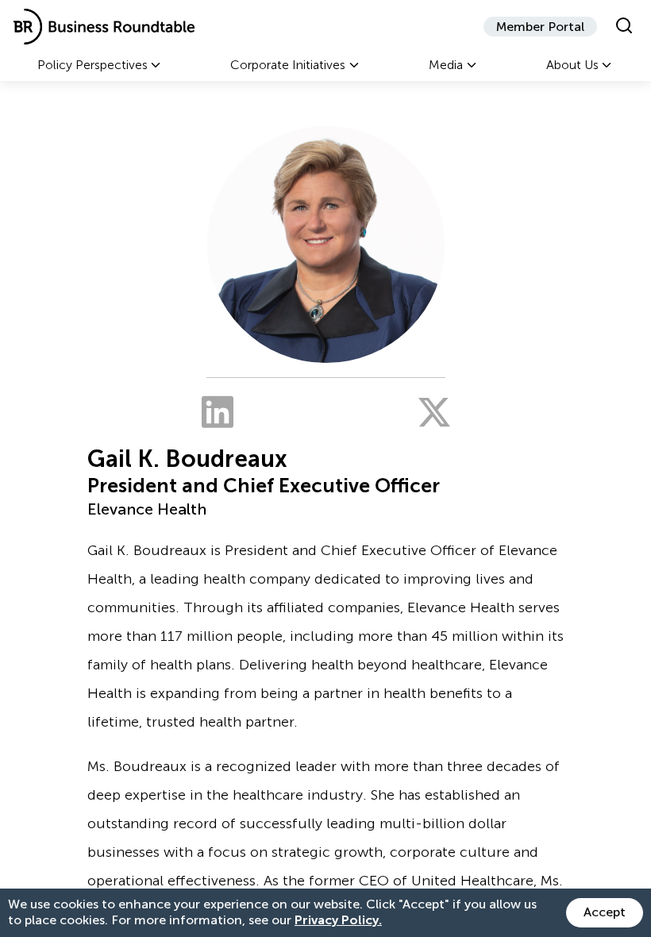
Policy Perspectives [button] (92, 64)
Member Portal (540, 26)
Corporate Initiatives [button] (287, 64)
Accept (605, 912)
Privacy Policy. (338, 919)
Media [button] (446, 64)
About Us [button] (572, 64)
